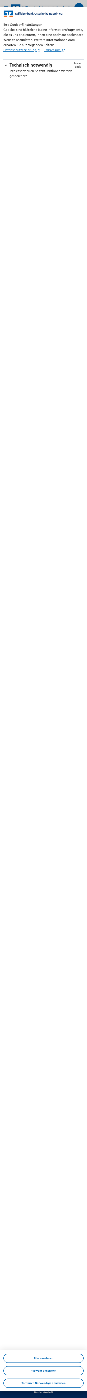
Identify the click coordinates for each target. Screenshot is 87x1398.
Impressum (52, 50)
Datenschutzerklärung (20, 50)
